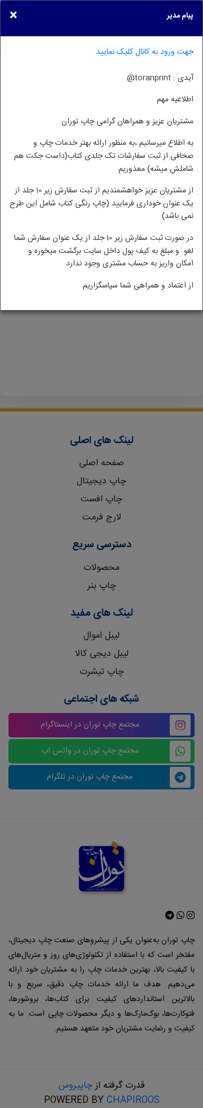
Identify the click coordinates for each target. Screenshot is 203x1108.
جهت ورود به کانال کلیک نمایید (144, 51)
